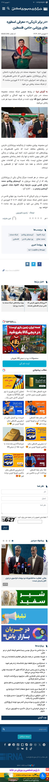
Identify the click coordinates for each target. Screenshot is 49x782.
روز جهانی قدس (27, 239)
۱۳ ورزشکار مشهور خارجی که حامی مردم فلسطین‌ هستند (37, 304)
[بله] (27, 745)
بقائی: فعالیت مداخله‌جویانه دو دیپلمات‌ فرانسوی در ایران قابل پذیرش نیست (25, 579)
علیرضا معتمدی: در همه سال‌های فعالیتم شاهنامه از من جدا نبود (23, 658)
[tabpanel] (24, 565)
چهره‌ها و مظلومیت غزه (36, 249)
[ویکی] (22, 749)
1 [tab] (12, 541)
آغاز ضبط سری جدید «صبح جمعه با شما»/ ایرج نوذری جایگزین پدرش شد (25, 690)
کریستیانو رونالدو (27, 234)
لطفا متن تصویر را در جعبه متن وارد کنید (33, 517)
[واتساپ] (18, 749)
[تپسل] (3, 321)
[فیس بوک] (5, 745)
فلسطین (16, 239)
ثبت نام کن (24, 364)
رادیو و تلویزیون (21, 213)
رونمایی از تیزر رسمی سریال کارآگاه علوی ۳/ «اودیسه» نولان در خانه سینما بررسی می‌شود (23, 671)
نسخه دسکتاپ (24, 736)
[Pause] (5, 351)
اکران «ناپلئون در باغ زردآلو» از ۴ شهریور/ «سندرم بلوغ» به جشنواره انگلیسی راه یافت (24, 697)
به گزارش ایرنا (42, 91)
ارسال (5, 527)
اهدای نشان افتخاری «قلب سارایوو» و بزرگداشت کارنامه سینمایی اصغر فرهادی (24, 677)
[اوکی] (27, 749)
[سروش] (14, 745)
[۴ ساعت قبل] (24, 559)
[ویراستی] (9, 745)
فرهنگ (31, 213)
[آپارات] (31, 745)
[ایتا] (18, 745)
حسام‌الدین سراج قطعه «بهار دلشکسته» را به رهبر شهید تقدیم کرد (25, 664)
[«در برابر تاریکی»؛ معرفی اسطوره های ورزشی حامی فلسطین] (24, 53)
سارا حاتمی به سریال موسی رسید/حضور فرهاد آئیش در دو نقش (24, 651)
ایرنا (27, 9)
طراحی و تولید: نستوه (23, 765)
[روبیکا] (35, 745)
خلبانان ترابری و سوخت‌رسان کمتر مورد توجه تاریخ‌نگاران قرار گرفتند (24, 703)
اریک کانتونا (41, 234)
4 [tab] (3, 541)
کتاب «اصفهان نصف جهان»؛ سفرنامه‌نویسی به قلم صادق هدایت (24, 684)
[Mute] (9, 351)
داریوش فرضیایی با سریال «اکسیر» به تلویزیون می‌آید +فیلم (25, 710)
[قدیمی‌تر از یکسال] (36, 293)
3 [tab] (6, 541)
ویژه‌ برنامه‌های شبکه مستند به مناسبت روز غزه (13, 304)
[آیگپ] (22, 745)
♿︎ (43, 775)
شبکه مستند (14, 234)
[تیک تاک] (31, 749)
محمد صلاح (41, 239)
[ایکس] (40, 745)
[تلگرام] (44, 745)
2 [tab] (9, 541)
